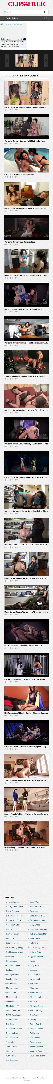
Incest (32, 961)
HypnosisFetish (36, 956)
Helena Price (35, 952)
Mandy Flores (12, 988)
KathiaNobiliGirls (13, 965)
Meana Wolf (11, 992)
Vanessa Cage (36, 1051)
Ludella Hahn (11, 979)
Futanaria (34, 943)
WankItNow (11, 1056)
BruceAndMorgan (37, 920)
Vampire (9, 1051)
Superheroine (35, 1042)
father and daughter (38, 934)
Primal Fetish (35, 1024)
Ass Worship (35, 907)
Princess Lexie (36, 1029)
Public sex (34, 1033)
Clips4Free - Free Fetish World (30, 1078)
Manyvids (34, 988)
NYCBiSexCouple (13, 1015)
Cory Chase (35, 925)
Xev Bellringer (12, 1060)
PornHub (10, 1024)
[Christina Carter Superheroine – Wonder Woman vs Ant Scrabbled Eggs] (26, 60)
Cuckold (9, 929)
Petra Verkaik (12, 1020)
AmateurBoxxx (12, 902)
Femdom (10, 938)
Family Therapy (12, 934)
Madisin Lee (11, 983)
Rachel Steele (12, 1038)
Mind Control (35, 997)
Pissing (33, 1020)
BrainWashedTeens (14, 916)
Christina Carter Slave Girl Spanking (19, 242)
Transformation (36, 1047)
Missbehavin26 (12, 1006)
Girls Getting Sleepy (14, 947)
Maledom (34, 983)
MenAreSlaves (36, 992)
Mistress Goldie (36, 1006)
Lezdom (33, 970)
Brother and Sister (14, 920)
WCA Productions (37, 1056)
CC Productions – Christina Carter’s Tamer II (23, 646)
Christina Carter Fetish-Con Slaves (19, 175)
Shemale (10, 1042)
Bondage (34, 911)
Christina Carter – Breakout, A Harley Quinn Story (25, 747)
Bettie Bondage (12, 911)
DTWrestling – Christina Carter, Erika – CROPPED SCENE (28, 848)
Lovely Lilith (35, 974)
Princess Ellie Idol (14, 1029)
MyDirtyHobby (36, 1011)
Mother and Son (13, 1011)
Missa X (33, 1002)
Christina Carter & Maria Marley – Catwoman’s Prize (26, 444)
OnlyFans (34, 1015)
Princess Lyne (12, 1033)
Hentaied (10, 956)
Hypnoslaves (11, 961)
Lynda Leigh (35, 979)
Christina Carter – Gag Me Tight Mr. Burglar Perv (24, 141)
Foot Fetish (35, 938)
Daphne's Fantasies (38, 929)
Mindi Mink (10, 1002)
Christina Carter (12, 925)
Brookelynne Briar (37, 916)
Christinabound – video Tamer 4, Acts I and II (23, 309)
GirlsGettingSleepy (38, 947)
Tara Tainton (11, 1047)
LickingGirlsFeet (13, 974)
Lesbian (9, 970)
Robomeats (35, 1038)
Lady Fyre (34, 965)
